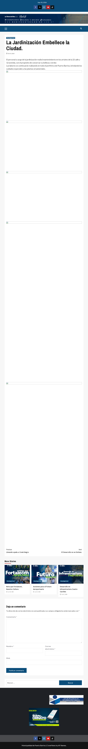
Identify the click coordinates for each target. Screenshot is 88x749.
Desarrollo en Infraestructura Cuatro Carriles (68, 589)
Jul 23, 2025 (37, 592)
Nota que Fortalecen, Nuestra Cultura (14, 587)
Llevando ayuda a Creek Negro (17, 550)
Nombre (10, 646)
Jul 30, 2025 (11, 592)
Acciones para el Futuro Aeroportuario (42, 587)
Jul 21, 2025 (64, 594)
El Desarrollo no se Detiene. (71, 550)
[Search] (81, 28)
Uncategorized (10, 38)
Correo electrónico (50, 647)
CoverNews (51, 745)
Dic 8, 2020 (11, 53)
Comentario (11, 617)
